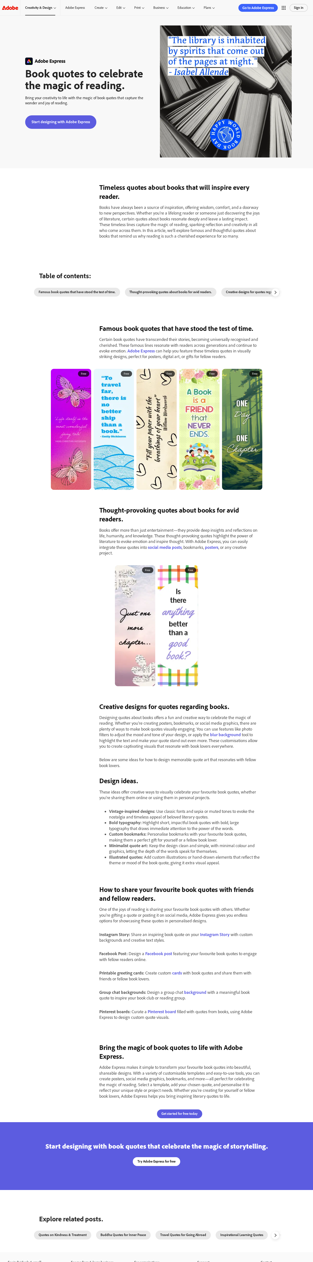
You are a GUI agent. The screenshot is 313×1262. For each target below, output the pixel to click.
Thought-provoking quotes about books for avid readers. (170, 292)
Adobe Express (75, 8)
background (195, 992)
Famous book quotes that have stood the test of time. (77, 292)
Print (137, 8)
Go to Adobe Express (258, 8)
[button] (284, 8)
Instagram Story (215, 934)
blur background (225, 734)
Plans (207, 8)
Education (184, 8)
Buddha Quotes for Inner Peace (123, 1235)
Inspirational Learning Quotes (241, 1235)
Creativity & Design (38, 8)
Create (99, 8)
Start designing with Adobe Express (61, 122)
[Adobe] (10, 7)
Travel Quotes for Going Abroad (183, 1235)
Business (159, 8)
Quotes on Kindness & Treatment (63, 1235)
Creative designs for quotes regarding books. (258, 292)
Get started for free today (179, 1114)
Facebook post (158, 953)
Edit (119, 8)
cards (177, 973)
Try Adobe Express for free (156, 1161)
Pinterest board (162, 1011)
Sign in (298, 8)
